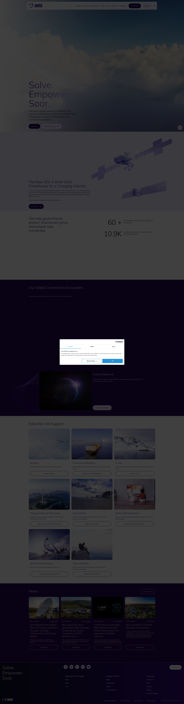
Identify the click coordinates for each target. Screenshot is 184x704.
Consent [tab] (70, 346)
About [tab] (113, 346)
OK (112, 361)
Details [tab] (92, 346)
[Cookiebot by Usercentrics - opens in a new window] (116, 342)
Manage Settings (91, 361)
